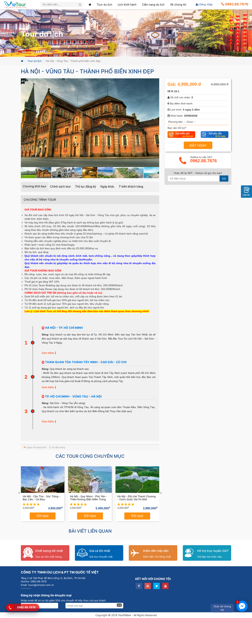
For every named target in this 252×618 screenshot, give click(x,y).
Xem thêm (48, 352)
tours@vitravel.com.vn (40, 584)
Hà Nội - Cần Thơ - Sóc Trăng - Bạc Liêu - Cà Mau (41, 498)
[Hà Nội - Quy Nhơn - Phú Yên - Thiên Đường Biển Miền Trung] (90, 479)
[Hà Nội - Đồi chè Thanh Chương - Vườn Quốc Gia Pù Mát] (137, 479)
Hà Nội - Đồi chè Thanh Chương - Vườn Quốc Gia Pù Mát (136, 498)
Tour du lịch (34, 60)
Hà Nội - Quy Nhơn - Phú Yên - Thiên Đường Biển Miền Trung (88, 498)
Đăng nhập (206, 4)
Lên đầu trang (58, 447)
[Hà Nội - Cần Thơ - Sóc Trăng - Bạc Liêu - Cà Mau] (43, 479)
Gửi (224, 178)
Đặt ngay (43, 515)
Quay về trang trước (37, 447)
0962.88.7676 (203, 160)
